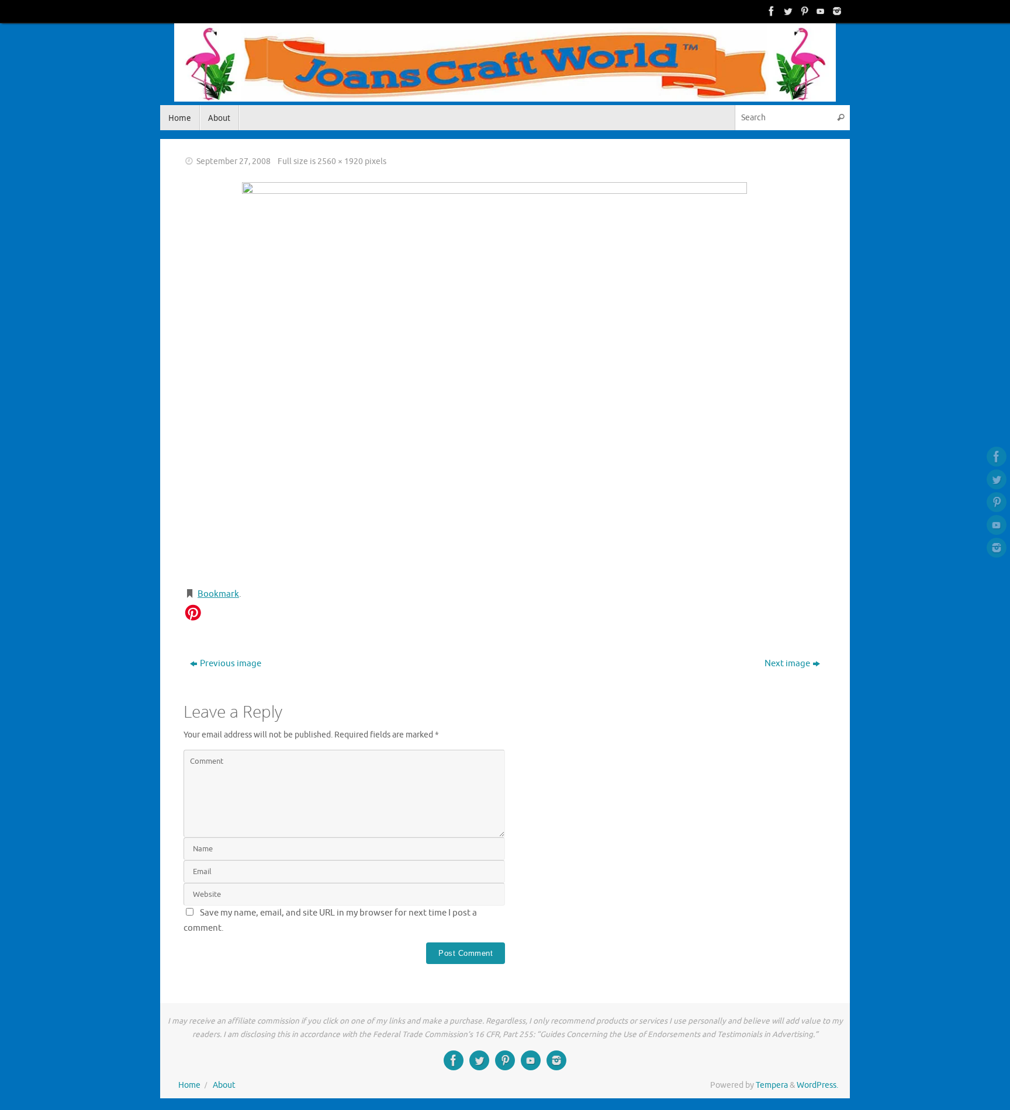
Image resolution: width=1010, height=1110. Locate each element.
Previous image (230, 663)
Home (189, 1085)
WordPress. (817, 1085)
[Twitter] (787, 11)
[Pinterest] (803, 11)
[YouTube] (819, 11)
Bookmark (218, 594)
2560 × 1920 (340, 161)
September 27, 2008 (233, 161)
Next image (787, 663)
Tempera (772, 1085)
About (224, 1085)
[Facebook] (770, 11)
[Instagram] (836, 11)
